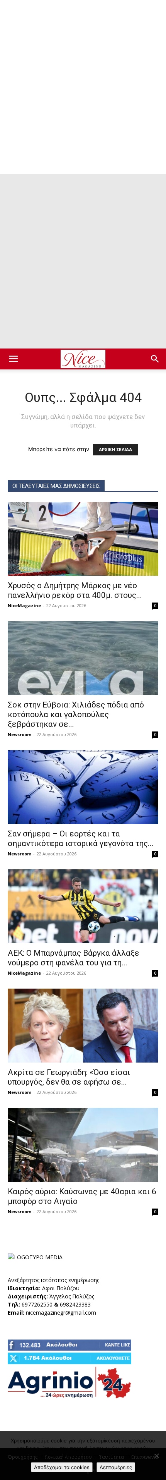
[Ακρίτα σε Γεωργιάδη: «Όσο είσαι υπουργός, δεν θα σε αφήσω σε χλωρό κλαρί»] (83, 1026)
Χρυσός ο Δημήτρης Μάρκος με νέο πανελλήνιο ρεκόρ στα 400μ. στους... (75, 590)
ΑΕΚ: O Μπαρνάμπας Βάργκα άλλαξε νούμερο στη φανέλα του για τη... (73, 957)
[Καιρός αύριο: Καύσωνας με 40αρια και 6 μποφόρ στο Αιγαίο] (83, 1145)
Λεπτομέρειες (116, 1467)
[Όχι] (156, 1455)
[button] (13, 359)
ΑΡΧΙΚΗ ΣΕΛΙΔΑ (115, 449)
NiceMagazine (24, 605)
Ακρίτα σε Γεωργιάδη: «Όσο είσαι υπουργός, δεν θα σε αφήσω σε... (69, 1077)
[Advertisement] (83, 87)
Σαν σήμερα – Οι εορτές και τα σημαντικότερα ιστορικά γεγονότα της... (81, 838)
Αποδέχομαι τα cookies (62, 1467)
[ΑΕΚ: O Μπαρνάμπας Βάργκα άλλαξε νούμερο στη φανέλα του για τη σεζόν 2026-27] (83, 906)
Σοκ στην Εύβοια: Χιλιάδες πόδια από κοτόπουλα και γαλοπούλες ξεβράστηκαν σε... (76, 714)
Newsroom (19, 734)
